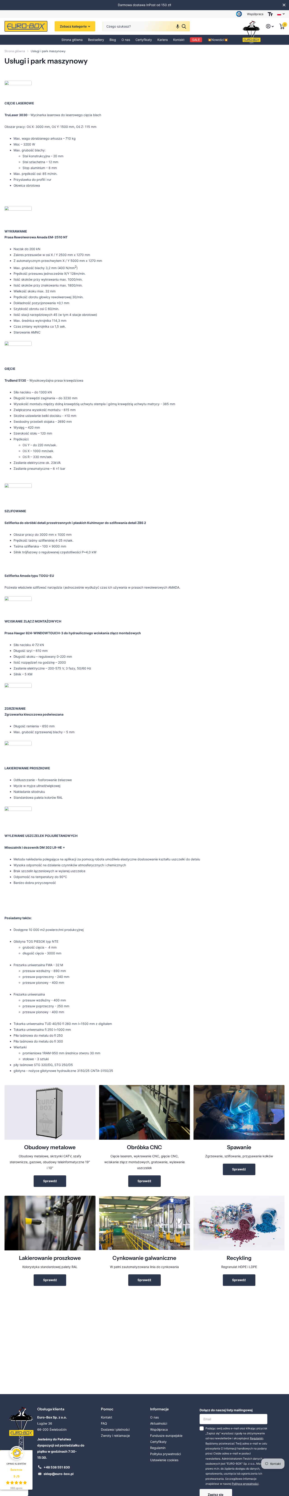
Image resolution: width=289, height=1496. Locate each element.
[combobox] (146, 26)
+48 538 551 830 (57, 1467)
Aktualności (158, 1423)
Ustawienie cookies (164, 1460)
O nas (125, 40)
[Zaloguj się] (270, 26)
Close (284, 5)
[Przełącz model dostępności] (270, 14)
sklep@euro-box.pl (59, 1474)
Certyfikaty (143, 40)
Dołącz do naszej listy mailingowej (226, 1410)
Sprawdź (50, 1181)
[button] (177, 26)
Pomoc (107, 1409)
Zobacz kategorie (73, 26)
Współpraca (255, 14)
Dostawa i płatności (115, 1429)
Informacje (159, 1409)
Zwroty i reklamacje (115, 1435)
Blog (113, 40)
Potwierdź (184, 26)
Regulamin (157, 1448)
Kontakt (178, 40)
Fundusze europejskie (166, 1435)
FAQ (104, 1423)
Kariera (162, 40)
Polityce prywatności (245, 1483)
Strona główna (72, 40)
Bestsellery (96, 40)
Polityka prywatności (165, 1454)
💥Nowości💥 (217, 40)
